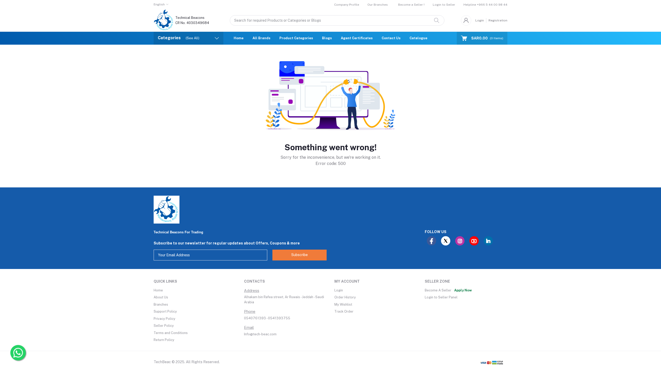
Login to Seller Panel (441, 297)
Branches (161, 304)
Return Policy (164, 340)
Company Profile (346, 4)
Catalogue (418, 38)
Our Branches (377, 4)
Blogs (327, 38)
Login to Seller (444, 4)
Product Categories (296, 38)
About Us (161, 297)
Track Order (343, 311)
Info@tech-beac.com (260, 334)
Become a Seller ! (411, 4)
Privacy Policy (164, 319)
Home (238, 38)
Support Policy (165, 311)
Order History (345, 297)
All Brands (261, 38)
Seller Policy (164, 326)
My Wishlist (343, 304)
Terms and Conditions (171, 333)
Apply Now (463, 290)
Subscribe (299, 255)
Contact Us (391, 38)
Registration (498, 20)
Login (479, 20)
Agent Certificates (357, 38)
